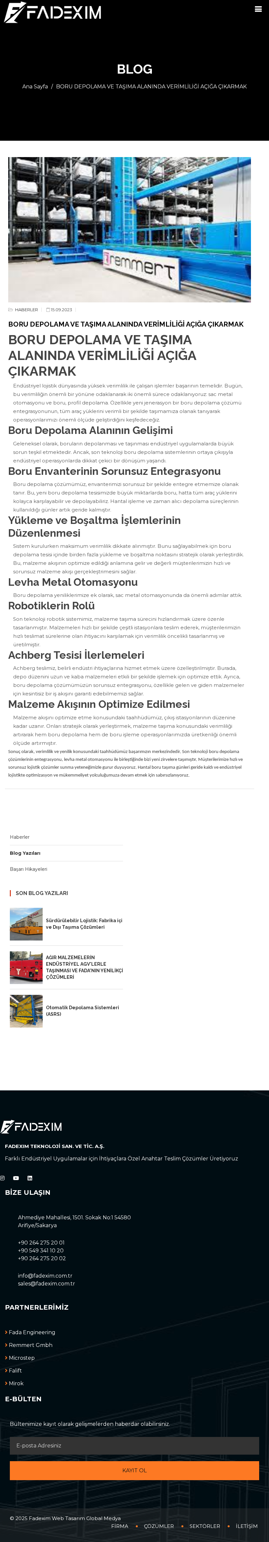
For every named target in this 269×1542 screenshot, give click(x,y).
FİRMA (119, 1526)
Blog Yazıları (25, 853)
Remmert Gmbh (30, 1345)
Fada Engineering (31, 1332)
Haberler (20, 837)
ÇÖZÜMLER (159, 1526)
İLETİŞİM (247, 1526)
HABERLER (26, 309)
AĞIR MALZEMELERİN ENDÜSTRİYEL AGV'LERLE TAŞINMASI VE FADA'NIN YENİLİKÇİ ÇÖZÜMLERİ (84, 967)
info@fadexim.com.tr (45, 1276)
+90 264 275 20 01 (41, 1243)
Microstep (21, 1358)
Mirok (16, 1383)
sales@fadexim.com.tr (46, 1284)
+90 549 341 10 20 (41, 1250)
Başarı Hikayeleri (28, 869)
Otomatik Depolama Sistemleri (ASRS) (82, 1011)
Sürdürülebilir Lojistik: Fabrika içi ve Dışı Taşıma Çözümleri (84, 924)
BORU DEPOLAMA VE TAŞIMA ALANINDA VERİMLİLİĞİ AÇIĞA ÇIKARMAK (151, 86)
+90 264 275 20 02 (42, 1258)
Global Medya (103, 1518)
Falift (15, 1371)
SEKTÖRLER (205, 1526)
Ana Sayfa (35, 86)
